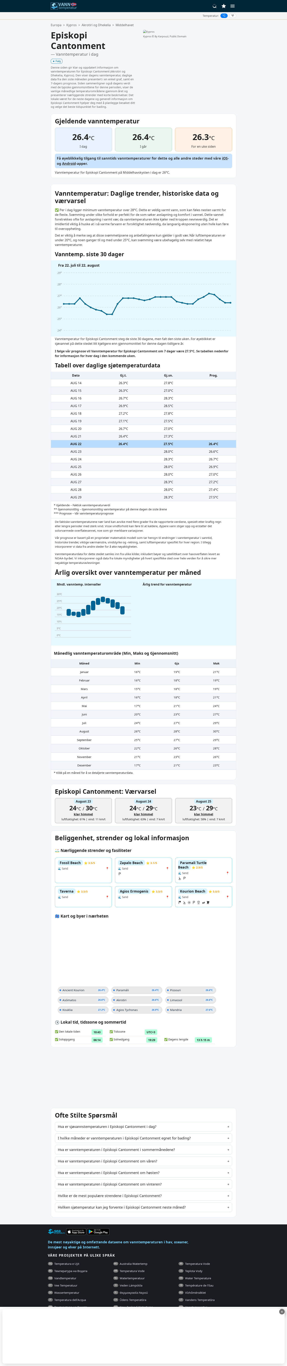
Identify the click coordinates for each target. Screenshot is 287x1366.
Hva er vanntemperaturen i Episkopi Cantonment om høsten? (109, 1172)
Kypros (71, 25)
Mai (84, 706)
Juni (84, 714)
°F (232, 15)
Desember (84, 765)
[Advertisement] (95, 1336)
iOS (225, 158)
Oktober (84, 748)
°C (224, 15)
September (84, 740)
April (84, 697)
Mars (84, 689)
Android (69, 163)
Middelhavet (125, 25)
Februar (84, 680)
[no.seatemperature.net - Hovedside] (66, 6)
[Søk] (214, 6)
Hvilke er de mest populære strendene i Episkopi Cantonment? (110, 1195)
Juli (84, 723)
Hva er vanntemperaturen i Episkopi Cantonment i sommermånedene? (116, 1149)
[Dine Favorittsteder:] (223, 6)
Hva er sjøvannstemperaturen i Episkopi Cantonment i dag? (107, 1126)
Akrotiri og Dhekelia (96, 25)
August (84, 731)
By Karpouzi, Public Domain (170, 36)
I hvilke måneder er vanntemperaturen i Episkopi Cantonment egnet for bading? (124, 1138)
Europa (56, 25)
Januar (84, 672)
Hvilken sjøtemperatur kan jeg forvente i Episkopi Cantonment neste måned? (122, 1207)
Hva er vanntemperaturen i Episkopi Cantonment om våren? (107, 1161)
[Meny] (232, 6)
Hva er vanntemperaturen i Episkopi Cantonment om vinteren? (110, 1184)
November (84, 757)
